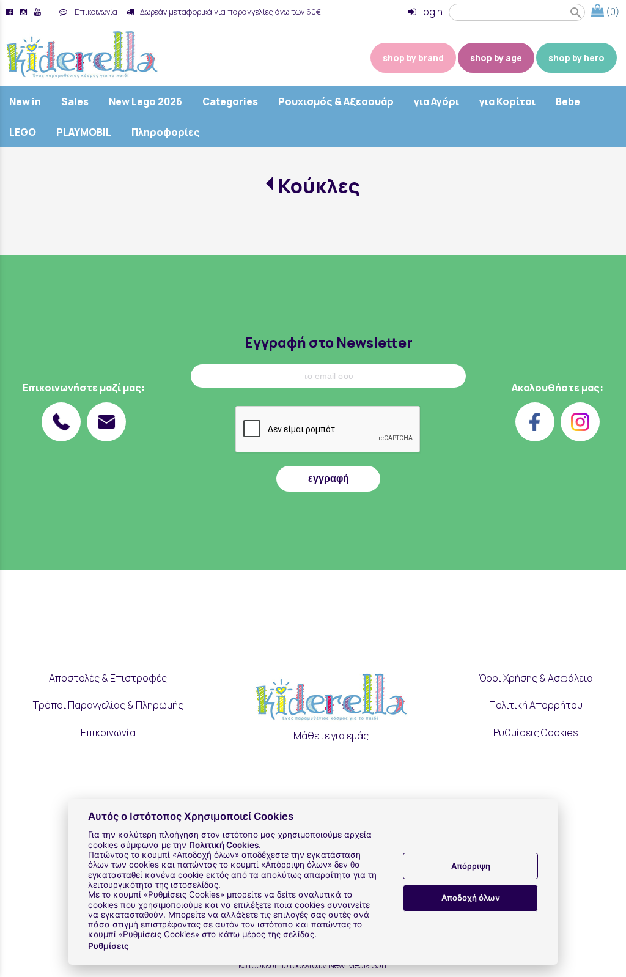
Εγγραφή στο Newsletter (329, 342)
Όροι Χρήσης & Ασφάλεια (536, 678)
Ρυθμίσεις (108, 946)
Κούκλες (318, 185)
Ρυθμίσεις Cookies (535, 732)
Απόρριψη (470, 866)
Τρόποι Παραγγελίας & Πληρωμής (108, 705)
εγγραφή (328, 478)
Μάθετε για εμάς (331, 735)
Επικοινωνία (94, 11)
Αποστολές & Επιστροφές (108, 678)
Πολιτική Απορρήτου (536, 705)
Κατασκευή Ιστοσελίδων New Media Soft (313, 965)
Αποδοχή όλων (470, 897)
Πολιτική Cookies (224, 845)
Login (429, 11)
